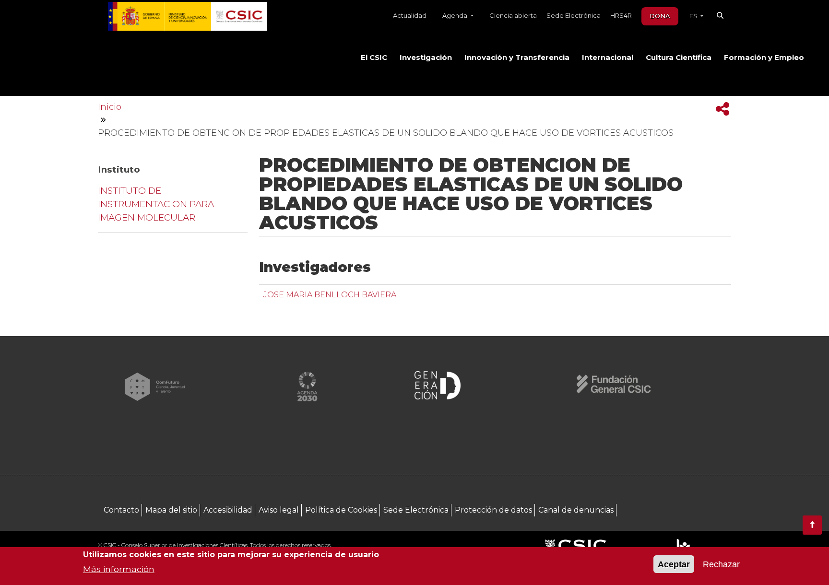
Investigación (426, 57)
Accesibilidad (227, 510)
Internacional (607, 57)
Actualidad (409, 15)
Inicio (109, 107)
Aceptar (674, 564)
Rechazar (721, 564)
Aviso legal (279, 510)
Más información (118, 568)
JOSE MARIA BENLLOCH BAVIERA (329, 294)
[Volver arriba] (812, 525)
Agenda (455, 15)
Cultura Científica (678, 57)
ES (694, 16)
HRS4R (621, 15)
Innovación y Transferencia (516, 57)
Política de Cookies (341, 510)
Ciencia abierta (513, 15)
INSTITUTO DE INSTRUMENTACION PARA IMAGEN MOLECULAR (156, 204)
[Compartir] (722, 109)
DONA (660, 16)
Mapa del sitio (171, 510)
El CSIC (374, 57)
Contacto (121, 510)
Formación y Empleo (764, 57)
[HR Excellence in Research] (683, 545)
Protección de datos (493, 510)
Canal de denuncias (576, 510)
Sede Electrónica (573, 15)
